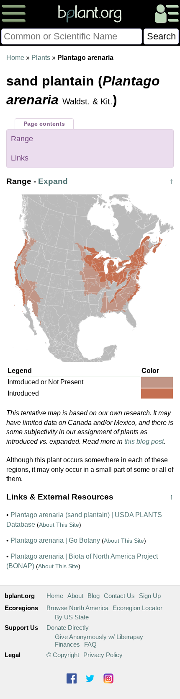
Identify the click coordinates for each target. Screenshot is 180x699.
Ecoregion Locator (137, 607)
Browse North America (77, 607)
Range (22, 139)
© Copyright (62, 654)
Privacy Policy (103, 654)
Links (19, 158)
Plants (40, 57)
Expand (53, 181)
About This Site (59, 524)
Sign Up (150, 595)
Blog (93, 595)
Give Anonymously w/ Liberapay (99, 636)
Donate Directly (67, 627)
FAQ (90, 644)
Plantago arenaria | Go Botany (55, 540)
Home (15, 57)
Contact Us (119, 595)
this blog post (144, 441)
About (75, 595)
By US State (72, 617)
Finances (67, 644)
